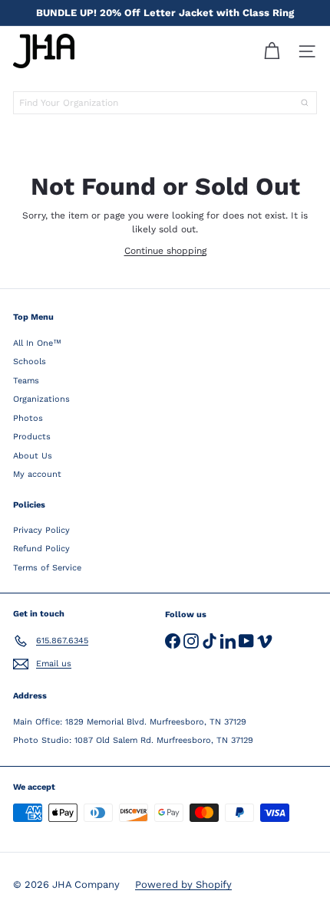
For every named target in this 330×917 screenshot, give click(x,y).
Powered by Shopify (183, 884)
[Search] (304, 102)
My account (37, 474)
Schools (29, 361)
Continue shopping (165, 250)
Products (32, 437)
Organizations (41, 399)
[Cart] (271, 51)
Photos (28, 418)
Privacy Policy (41, 530)
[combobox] (165, 102)
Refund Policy (41, 549)
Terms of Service (47, 568)
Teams (26, 381)
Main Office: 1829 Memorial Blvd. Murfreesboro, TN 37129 (129, 722)
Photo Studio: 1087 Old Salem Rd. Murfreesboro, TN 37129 (133, 740)
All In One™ (37, 343)
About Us (32, 456)
